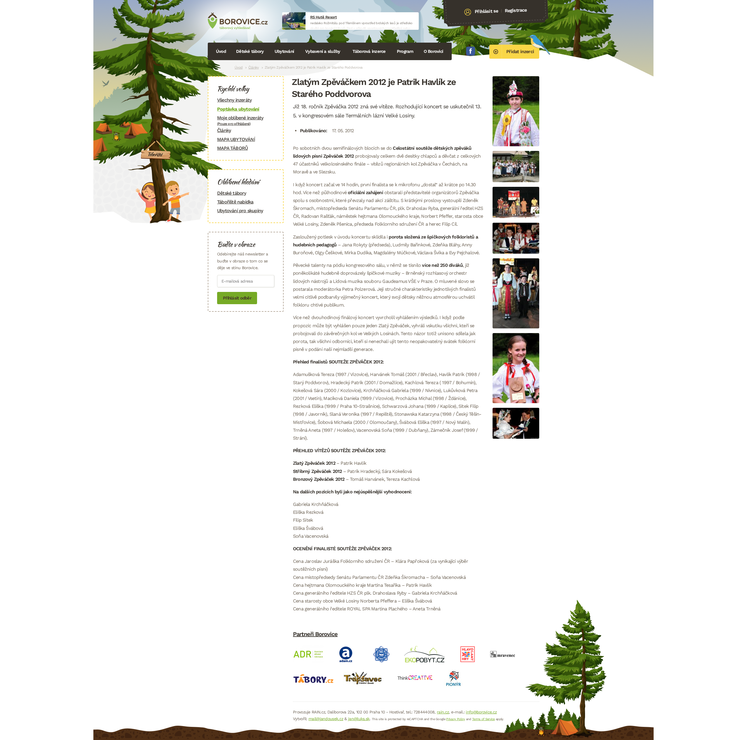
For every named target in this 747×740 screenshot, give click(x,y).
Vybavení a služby (322, 51)
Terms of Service (483, 719)
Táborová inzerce (369, 51)
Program (405, 51)
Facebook (470, 51)
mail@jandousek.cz (325, 718)
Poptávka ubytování (238, 109)
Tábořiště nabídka (235, 202)
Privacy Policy (455, 719)
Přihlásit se (486, 11)
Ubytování (284, 51)
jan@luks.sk (358, 718)
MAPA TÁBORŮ (232, 148)
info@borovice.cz (481, 712)
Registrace (516, 10)
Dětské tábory (249, 51)
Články (253, 67)
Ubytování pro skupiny (240, 210)
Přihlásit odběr (237, 298)
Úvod (221, 51)
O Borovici (433, 51)
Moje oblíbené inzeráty (240, 120)
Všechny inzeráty (234, 100)
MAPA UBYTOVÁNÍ (236, 139)
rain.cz (443, 712)
